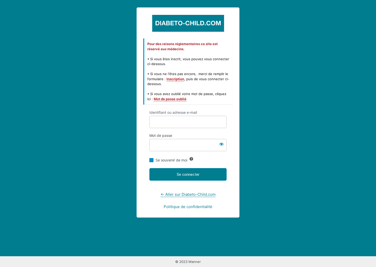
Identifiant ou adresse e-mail (173, 112)
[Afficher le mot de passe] (221, 144)
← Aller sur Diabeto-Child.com (188, 194)
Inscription (175, 79)
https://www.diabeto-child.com (188, 23)
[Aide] (191, 159)
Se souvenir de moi (171, 160)
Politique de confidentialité (188, 206)
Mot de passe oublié (170, 99)
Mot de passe (160, 135)
